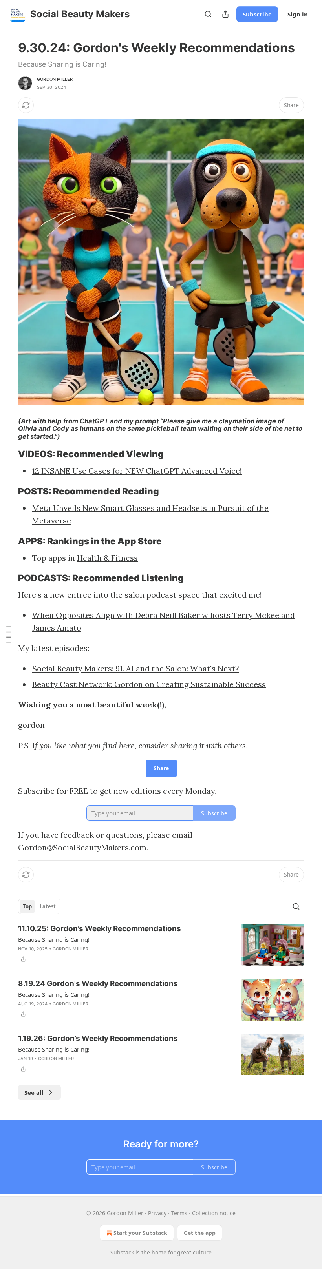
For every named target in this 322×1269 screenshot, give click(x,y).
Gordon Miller (55, 79)
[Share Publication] (225, 14)
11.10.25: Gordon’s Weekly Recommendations (99, 928)
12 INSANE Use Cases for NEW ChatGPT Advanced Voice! (137, 471)
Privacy (157, 1213)
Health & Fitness (107, 558)
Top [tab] (27, 906)
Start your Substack (140, 1232)
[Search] (208, 14)
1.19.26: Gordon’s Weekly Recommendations (98, 1038)
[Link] (7, 454)
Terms (179, 1213)
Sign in (297, 14)
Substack (122, 1252)
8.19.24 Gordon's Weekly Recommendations (98, 983)
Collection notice (214, 1213)
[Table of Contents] (8, 634)
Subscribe (257, 14)
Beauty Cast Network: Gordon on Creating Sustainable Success (149, 684)
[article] (161, 945)
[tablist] (39, 906)
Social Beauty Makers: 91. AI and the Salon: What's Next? (135, 668)
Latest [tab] (48, 906)
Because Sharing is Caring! (54, 939)
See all (34, 1092)
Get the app (200, 1232)
